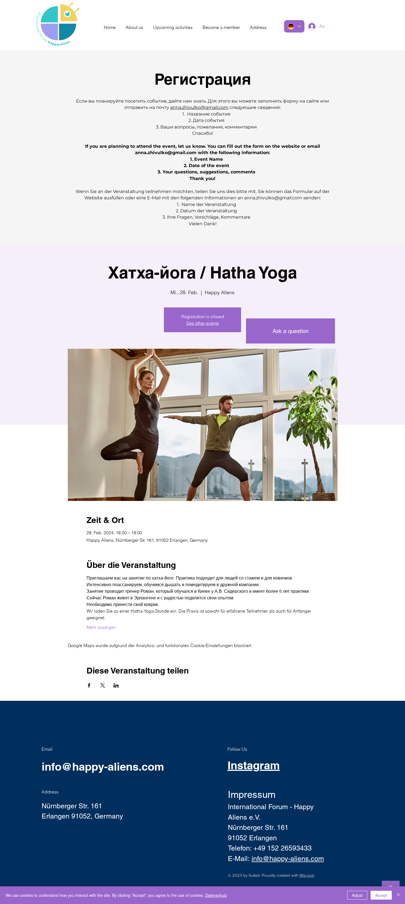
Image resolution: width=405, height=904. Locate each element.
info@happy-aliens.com (103, 766)
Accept (381, 895)
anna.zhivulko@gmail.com (199, 107)
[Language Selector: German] (294, 26)
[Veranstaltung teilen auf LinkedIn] (116, 685)
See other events (202, 323)
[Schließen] (398, 895)
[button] (134, 25)
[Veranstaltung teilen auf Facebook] (89, 685)
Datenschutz (216, 895)
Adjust (357, 895)
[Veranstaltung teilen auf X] (102, 685)
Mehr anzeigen (101, 627)
